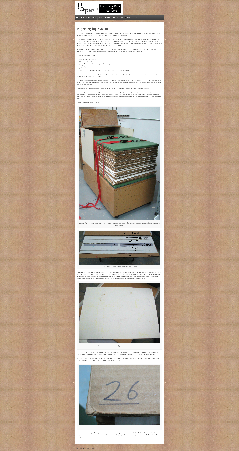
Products (127, 17)
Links (100, 17)
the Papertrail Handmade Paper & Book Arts (87, 448)
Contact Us (107, 17)
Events (88, 17)
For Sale (94, 17)
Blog (82, 17)
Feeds (121, 17)
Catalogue (134, 17)
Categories (115, 17)
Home (77, 17)
